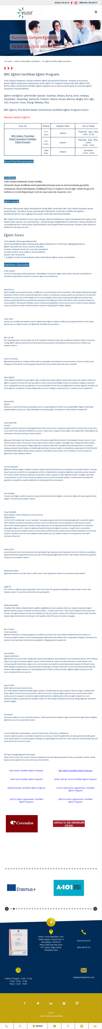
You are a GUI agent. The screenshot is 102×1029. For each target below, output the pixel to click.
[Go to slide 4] (19, 909)
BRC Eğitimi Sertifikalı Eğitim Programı (75, 770)
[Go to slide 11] (19, 869)
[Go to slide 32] (75, 869)
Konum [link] (38, 1026)
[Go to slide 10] (16, 869)
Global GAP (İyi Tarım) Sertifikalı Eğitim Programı (75, 779)
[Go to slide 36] (85, 869)
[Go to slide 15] (30, 869)
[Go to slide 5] (22, 909)
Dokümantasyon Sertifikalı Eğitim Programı (26, 788)
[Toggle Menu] (96, 12)
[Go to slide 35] (83, 869)
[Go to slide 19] (40, 869)
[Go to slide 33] (77, 869)
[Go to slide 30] (69, 869)
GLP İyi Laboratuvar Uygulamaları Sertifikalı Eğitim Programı (75, 789)
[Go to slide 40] (96, 869)
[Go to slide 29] (67, 869)
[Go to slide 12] (22, 869)
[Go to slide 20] (43, 869)
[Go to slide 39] (93, 869)
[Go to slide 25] (56, 869)
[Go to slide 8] (11, 869)
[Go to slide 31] (72, 869)
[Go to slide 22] (48, 869)
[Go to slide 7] (8, 869)
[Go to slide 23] (51, 869)
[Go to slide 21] (45, 869)
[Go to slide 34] (80, 869)
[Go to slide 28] (64, 869)
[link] (6, 1026)
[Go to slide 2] (14, 909)
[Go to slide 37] (88, 869)
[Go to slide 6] (6, 869)
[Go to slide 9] (14, 869)
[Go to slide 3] (16, 909)
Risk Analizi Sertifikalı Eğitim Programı (26, 770)
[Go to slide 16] (32, 869)
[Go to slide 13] (24, 869)
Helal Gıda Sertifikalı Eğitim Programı (26, 779)
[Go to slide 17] (35, 869)
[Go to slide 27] (61, 869)
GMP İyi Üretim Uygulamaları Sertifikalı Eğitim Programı (75, 800)
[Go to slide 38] (91, 869)
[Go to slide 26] (59, 869)
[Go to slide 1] (11, 909)
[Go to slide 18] (38, 869)
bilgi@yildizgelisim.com (83, 977)
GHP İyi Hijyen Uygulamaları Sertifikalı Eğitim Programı (26, 800)
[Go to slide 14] (27, 869)
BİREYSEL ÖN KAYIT (88, 2)
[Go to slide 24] (53, 869)
